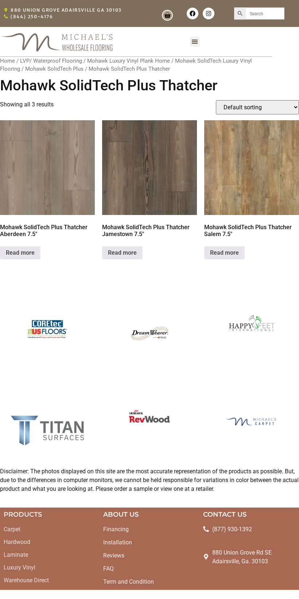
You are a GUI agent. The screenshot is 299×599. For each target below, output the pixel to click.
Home (7, 61)
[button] (195, 42)
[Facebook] (192, 13)
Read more (20, 252)
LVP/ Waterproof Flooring (51, 61)
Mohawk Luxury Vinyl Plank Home (128, 61)
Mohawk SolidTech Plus (54, 69)
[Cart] (167, 15)
